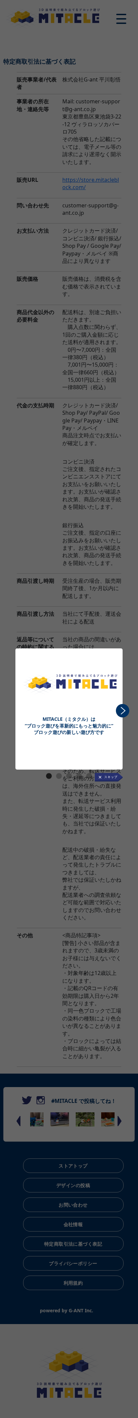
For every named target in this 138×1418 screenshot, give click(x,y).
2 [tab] (59, 776)
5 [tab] (89, 776)
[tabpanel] (69, 693)
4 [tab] (79, 776)
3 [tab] (69, 776)
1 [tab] (49, 776)
